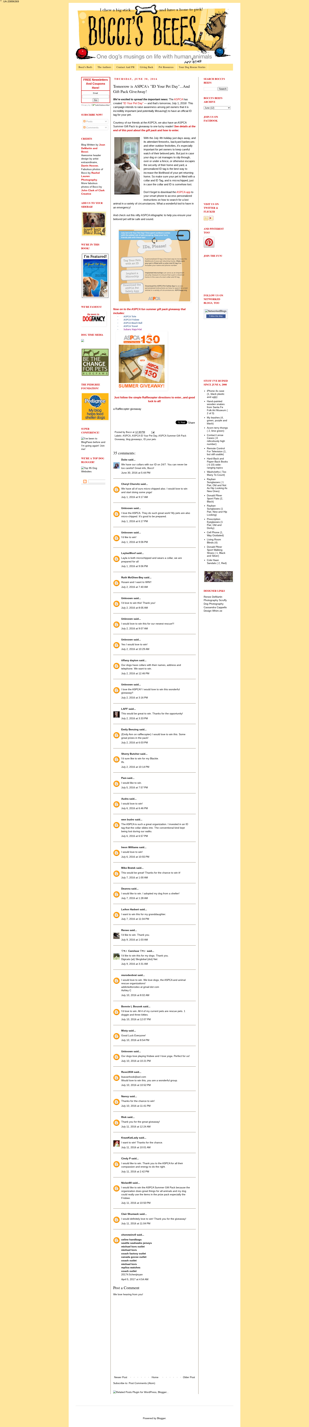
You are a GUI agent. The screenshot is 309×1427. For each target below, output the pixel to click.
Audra (125, 798)
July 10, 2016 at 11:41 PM (136, 1105)
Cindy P (126, 1158)
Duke (124, 459)
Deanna (126, 888)
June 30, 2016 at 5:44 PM (135, 472)
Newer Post (120, 1377)
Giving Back (146, 67)
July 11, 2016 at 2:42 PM (135, 1171)
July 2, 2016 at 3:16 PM (134, 697)
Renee (125, 930)
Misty (124, 1030)
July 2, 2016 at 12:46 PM (135, 673)
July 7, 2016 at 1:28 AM (134, 898)
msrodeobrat (129, 975)
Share (191, 422)
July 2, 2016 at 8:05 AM (134, 607)
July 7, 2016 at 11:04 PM (135, 918)
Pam (123, 778)
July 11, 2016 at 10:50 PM (136, 1202)
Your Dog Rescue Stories (192, 67)
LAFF (124, 708)
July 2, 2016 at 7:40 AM (134, 586)
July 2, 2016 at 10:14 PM (135, 766)
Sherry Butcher (130, 753)
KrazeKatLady (129, 1137)
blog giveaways (134, 439)
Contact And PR (125, 67)
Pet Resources (166, 67)
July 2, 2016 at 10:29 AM (135, 649)
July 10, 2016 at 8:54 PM (135, 1040)
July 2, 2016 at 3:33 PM (134, 718)
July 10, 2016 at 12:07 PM (136, 1019)
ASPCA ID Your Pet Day (144, 436)
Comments (92, 127)
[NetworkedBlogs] (215, 311)
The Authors (104, 67)
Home (155, 1377)
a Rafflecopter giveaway (127, 408)
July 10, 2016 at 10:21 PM (136, 1060)
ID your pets (149, 439)
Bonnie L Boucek (131, 1006)
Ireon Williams (129, 847)
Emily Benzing (130, 729)
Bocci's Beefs (85, 67)
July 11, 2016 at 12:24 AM (136, 1126)
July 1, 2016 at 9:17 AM (134, 497)
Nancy (125, 1096)
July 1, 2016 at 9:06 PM (134, 542)
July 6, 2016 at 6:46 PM (134, 808)
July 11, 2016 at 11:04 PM (135, 1223)
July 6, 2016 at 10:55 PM (135, 856)
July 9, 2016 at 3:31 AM (134, 963)
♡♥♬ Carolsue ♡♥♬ (133, 950)
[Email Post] (152, 432)
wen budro (127, 819)
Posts (88, 121)
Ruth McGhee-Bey (132, 577)
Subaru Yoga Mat (133, 329)
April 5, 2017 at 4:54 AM (134, 1279)
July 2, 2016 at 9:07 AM (134, 628)
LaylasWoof (128, 553)
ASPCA (127, 436)
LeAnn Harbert (130, 909)
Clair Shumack (130, 1214)
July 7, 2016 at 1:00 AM (134, 877)
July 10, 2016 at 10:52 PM (136, 1085)
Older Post (189, 1377)
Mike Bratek (128, 867)
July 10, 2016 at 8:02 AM (135, 995)
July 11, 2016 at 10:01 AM (136, 1147)
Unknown (127, 508)
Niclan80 (126, 1182)
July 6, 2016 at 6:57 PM (134, 836)
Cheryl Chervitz (130, 484)
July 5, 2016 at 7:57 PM (134, 787)
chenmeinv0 (128, 1234)
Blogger (161, 1418)
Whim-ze (217, 610)
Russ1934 (127, 1072)
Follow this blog (215, 316)
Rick (124, 1117)
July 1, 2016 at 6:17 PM (134, 521)
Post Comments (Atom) (142, 1383)
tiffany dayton (129, 660)
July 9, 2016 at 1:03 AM (134, 939)
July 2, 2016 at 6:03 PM (134, 742)
